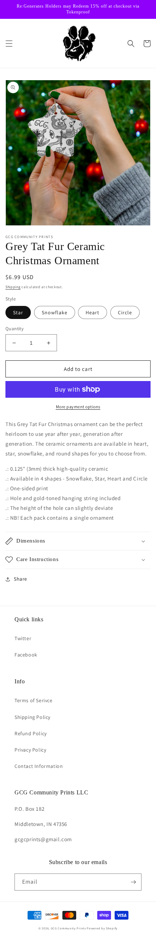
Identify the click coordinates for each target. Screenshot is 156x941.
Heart (92, 312)
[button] (9, 44)
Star (18, 312)
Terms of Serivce (34, 700)
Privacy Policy (30, 749)
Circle (125, 312)
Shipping (13, 287)
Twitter (23, 638)
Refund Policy (31, 733)
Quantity (14, 329)
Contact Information (39, 766)
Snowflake (54, 312)
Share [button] (20, 579)
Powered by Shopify (102, 928)
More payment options (78, 406)
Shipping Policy (32, 717)
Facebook (26, 654)
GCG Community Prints (68, 928)
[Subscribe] (133, 882)
